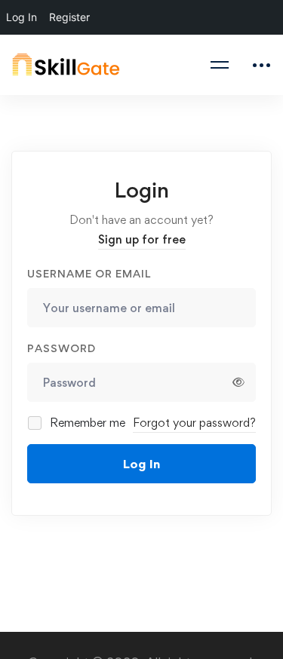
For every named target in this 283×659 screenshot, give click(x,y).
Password (61, 348)
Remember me (86, 422)
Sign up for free (142, 239)
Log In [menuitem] (21, 17)
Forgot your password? (194, 422)
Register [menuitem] (69, 17)
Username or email (89, 273)
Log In (141, 463)
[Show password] (238, 382)
